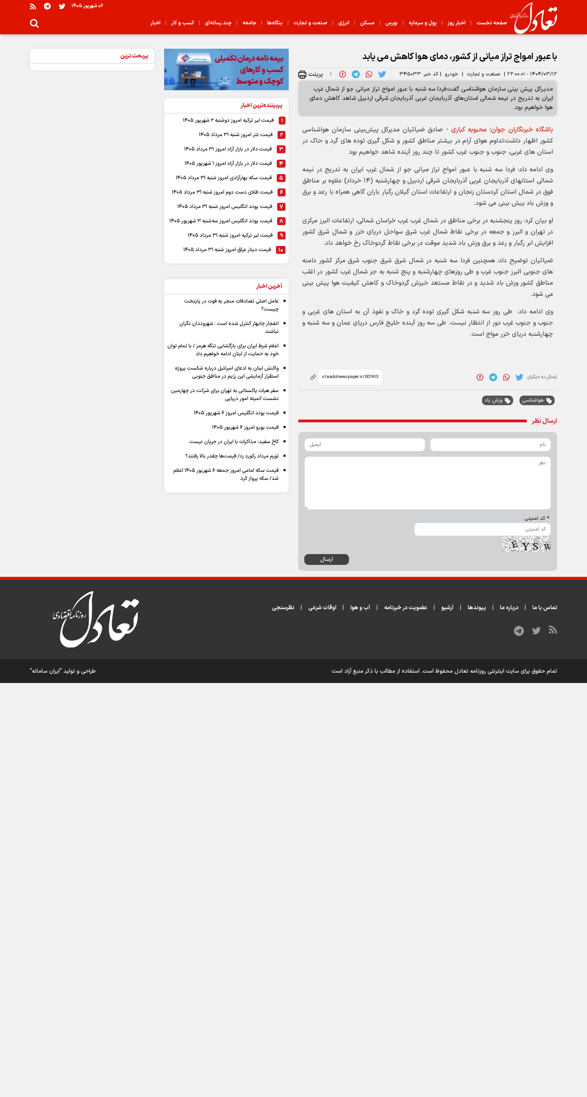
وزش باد (493, 400)
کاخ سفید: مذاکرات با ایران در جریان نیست (234, 442)
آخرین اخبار (269, 286)
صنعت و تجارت (483, 74)
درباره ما (509, 608)
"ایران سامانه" (46, 671)
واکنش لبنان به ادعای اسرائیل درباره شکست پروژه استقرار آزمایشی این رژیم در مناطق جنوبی (227, 372)
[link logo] (530, 18)
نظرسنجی (283, 608)
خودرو (451, 74)
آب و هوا (360, 608)
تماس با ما (544, 608)
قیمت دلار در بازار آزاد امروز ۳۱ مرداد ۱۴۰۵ (228, 149)
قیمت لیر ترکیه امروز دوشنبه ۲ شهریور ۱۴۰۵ (228, 121)
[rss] (33, 6)
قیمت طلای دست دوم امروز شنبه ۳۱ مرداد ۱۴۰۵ (222, 192)
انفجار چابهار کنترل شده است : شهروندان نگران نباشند (229, 328)
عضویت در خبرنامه (405, 608)
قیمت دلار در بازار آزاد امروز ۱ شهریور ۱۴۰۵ (228, 164)
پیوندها (477, 608)
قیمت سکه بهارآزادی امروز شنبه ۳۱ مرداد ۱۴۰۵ (224, 178)
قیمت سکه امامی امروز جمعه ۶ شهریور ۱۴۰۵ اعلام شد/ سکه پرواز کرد (226, 475)
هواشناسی (533, 400)
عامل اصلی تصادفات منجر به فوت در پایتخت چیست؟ (231, 305)
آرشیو (447, 608)
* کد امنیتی (536, 519)
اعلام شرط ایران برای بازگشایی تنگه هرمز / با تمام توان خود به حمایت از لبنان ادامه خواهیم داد (223, 350)
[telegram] (356, 74)
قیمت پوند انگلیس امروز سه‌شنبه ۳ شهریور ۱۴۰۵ (220, 221)
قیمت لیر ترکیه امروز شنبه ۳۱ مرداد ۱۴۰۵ (230, 236)
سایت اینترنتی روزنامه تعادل (486, 671)
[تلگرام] (47, 6)
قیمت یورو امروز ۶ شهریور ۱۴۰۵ (245, 428)
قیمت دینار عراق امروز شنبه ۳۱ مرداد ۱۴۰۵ (227, 250)
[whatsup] (369, 74)
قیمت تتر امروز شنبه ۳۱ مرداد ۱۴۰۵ (236, 135)
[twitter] (382, 74)
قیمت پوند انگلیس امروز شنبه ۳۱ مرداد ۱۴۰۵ (224, 207)
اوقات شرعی (322, 608)
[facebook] (343, 74)
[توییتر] (62, 6)
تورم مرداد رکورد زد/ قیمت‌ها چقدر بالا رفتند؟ (232, 456)
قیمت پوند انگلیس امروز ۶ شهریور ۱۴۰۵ (236, 413)
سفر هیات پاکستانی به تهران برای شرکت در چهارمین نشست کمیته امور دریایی (225, 395)
